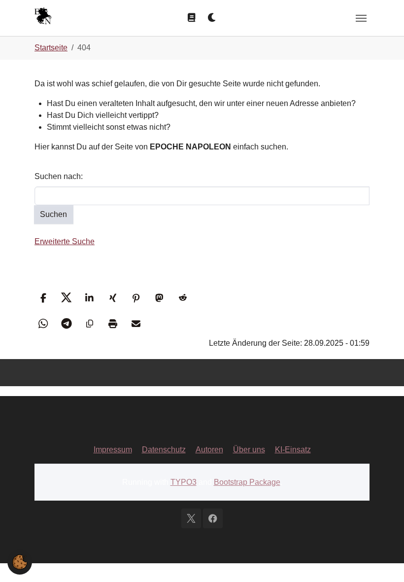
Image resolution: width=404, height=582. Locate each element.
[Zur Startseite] (42, 17)
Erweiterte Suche (64, 241)
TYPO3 (183, 482)
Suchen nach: (58, 176)
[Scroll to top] (382, 560)
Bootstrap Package (247, 482)
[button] (43, 297)
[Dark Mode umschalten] (212, 17)
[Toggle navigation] (361, 18)
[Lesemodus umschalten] (191, 17)
